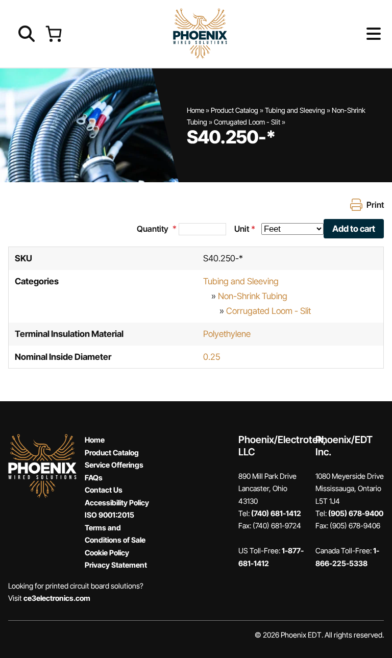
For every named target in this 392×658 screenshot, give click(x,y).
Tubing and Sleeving (295, 110)
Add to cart (353, 229)
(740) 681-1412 (276, 513)
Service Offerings (114, 464)
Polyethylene (227, 334)
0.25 (211, 357)
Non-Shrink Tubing (252, 296)
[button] (357, 34)
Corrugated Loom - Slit (247, 122)
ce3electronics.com (56, 598)
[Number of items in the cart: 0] (53, 33)
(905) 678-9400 (355, 513)
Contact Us (103, 489)
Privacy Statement (116, 564)
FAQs (94, 477)
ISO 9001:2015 (109, 514)
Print (375, 205)
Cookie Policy (107, 552)
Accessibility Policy (117, 502)
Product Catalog (234, 110)
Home (195, 110)
